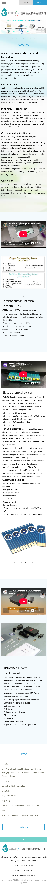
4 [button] (23, 38)
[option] (23, 26)
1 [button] (12, 38)
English (40, 2)
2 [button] (16, 38)
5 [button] (27, 38)
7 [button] (34, 38)
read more (23, 827)
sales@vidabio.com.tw (27, 875)
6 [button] (31, 38)
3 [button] (20, 38)
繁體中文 (27, 2)
